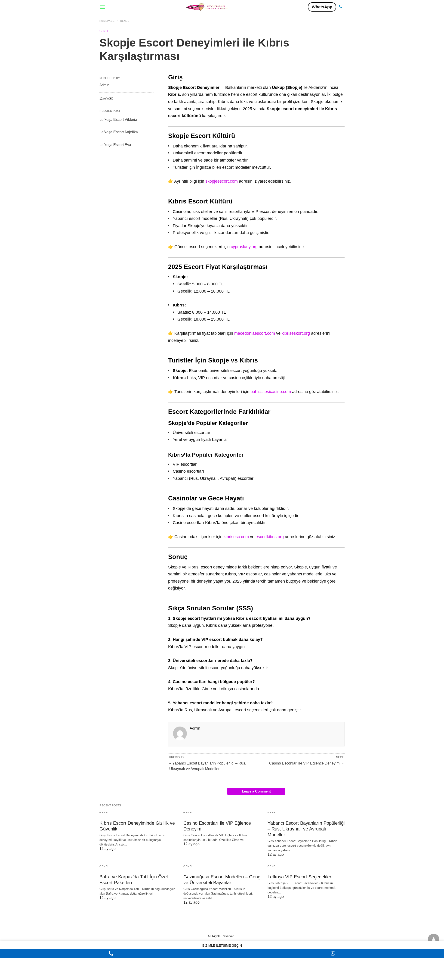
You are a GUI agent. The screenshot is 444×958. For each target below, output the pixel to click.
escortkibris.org (270, 536)
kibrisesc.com (236, 536)
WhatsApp (322, 7)
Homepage (107, 21)
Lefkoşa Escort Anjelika (118, 132)
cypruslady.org (244, 246)
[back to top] (433, 939)
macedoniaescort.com (254, 333)
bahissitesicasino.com (270, 391)
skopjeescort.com (221, 181)
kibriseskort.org (296, 333)
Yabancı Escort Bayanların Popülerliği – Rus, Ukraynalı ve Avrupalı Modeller (306, 829)
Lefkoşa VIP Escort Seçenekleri (300, 876)
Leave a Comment (256, 791)
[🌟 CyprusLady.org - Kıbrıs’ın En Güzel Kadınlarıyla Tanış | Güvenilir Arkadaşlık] (207, 7)
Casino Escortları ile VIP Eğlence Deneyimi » (306, 763)
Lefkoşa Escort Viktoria (118, 120)
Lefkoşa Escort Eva (115, 145)
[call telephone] (340, 7)
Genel (124, 21)
